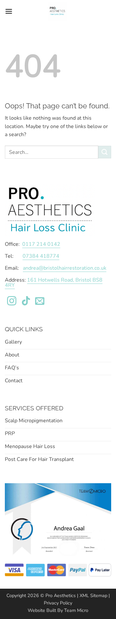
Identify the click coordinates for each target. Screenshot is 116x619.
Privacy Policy (58, 603)
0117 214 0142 (41, 244)
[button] (9, 11)
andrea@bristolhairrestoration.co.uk (64, 268)
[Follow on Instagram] (11, 301)
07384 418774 (41, 256)
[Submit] (104, 152)
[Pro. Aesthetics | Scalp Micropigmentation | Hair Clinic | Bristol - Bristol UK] (57, 11)
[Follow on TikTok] (26, 301)
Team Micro (76, 610)
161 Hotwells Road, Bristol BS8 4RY (53, 282)
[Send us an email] (39, 301)
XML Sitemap (93, 595)
